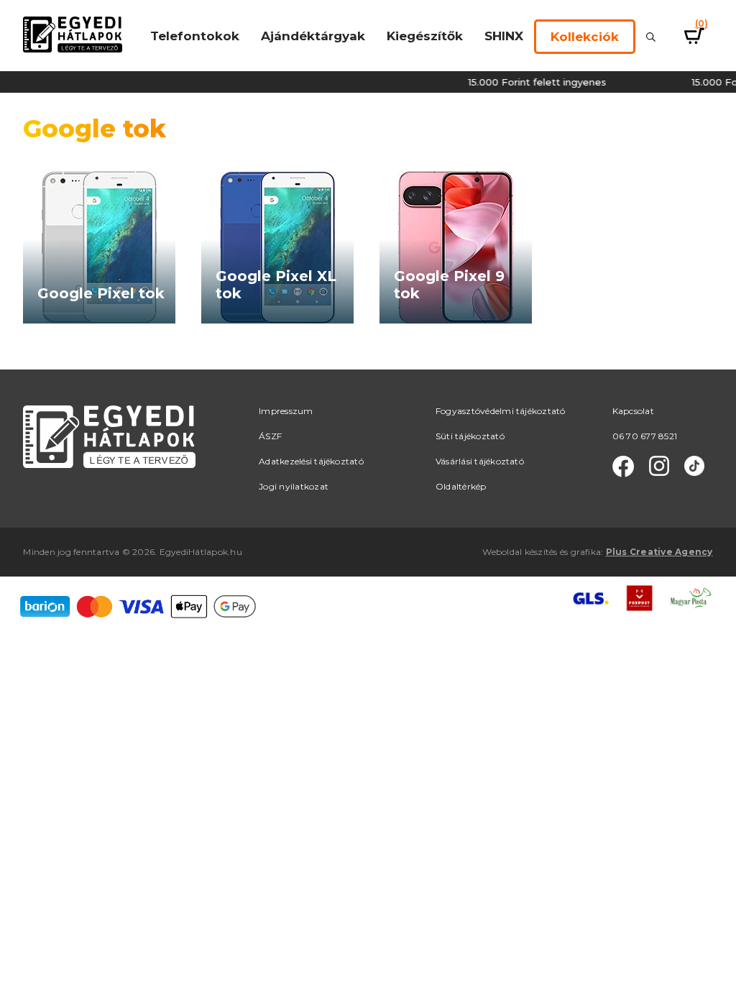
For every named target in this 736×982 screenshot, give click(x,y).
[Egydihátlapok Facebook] (623, 466)
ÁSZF (270, 436)
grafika (586, 551)
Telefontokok (194, 36)
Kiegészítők (425, 36)
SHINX (503, 36)
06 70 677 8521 (644, 436)
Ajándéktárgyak (313, 36)
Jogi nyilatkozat (293, 486)
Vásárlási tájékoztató (480, 461)
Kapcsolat (633, 410)
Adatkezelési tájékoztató (311, 461)
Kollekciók (585, 36)
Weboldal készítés (519, 551)
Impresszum (286, 410)
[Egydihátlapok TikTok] (694, 466)
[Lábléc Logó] (109, 436)
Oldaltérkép (461, 486)
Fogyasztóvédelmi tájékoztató (501, 410)
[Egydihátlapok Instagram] (659, 466)
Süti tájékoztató (470, 436)
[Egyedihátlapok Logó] (72, 33)
